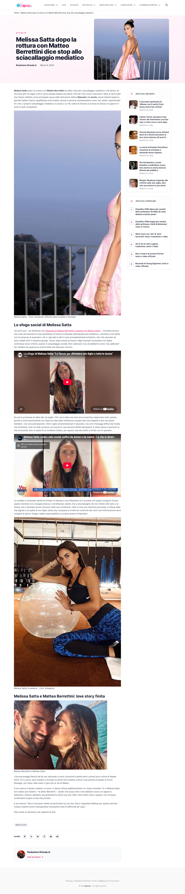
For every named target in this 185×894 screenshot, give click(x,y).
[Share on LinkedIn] (37, 836)
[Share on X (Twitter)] (31, 836)
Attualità (21, 33)
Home (16, 13)
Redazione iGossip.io (26, 65)
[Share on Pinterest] (44, 836)
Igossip (88, 886)
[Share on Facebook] (24, 836)
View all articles (34, 857)
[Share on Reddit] (50, 836)
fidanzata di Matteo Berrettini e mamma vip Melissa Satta (72, 330)
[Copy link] (57, 836)
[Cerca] (166, 5)
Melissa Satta (20, 825)
